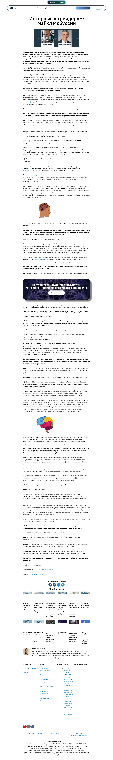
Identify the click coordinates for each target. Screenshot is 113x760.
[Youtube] (25, 726)
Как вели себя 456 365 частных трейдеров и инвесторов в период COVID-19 (62, 609)
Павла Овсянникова (36, 574)
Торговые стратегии (47, 675)
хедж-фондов (30, 102)
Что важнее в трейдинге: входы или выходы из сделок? (27, 636)
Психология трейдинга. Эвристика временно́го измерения (73, 637)
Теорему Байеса (40, 259)
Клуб (45, 8)
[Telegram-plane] (28, 726)
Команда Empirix (80, 665)
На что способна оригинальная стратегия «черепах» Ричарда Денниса (86, 637)
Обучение (27, 665)
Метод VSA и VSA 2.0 (47, 686)
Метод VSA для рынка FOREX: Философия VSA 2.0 (50, 637)
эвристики (28, 170)
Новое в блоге (62, 665)
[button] (50, 585)
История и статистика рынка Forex (85, 605)
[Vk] (32, 726)
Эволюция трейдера (35, 8)
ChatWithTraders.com (45, 570)
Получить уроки (56, 293)
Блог (58, 8)
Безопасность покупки (34, 733)
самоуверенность (39, 175)
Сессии (52, 8)
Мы (64, 8)
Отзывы (26, 673)
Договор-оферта (56, 733)
